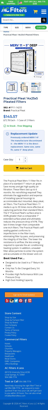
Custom (41, 27)
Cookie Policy (10, 335)
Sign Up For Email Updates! (24, 295)
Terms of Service (12, 330)
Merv (28, 27)
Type (5, 27)
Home (6, 31)
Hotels (7, 343)
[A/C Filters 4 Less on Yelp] (7, 302)
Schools (8, 346)
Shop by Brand (11, 322)
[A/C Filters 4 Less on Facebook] (25, 302)
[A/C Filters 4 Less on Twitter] (16, 302)
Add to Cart (26, 168)
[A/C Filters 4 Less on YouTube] (29, 302)
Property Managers (13, 351)
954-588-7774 (11, 377)
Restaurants (10, 353)
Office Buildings (11, 363)
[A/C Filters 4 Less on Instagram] (11, 302)
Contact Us (9, 327)
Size (17, 27)
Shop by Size (10, 317)
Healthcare (9, 356)
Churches (9, 348)
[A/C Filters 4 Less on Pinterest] (20, 302)
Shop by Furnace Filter (14, 320)
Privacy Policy (10, 332)
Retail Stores (10, 358)
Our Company (11, 325)
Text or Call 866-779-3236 (35, 3)
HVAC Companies (12, 361)
